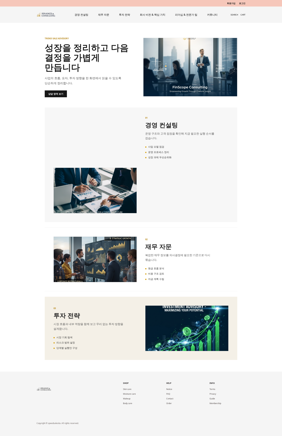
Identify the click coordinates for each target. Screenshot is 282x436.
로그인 (242, 3)
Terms (212, 389)
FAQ (168, 393)
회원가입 (231, 3)
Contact (169, 398)
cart (243, 14)
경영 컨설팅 (81, 14)
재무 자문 (103, 14)
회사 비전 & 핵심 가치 (152, 14)
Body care (127, 403)
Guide (212, 398)
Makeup (126, 398)
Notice (169, 389)
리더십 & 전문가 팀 (186, 14)
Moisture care (129, 393)
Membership (215, 403)
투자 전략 (124, 14)
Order (169, 403)
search (234, 14)
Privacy (213, 393)
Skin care (127, 389)
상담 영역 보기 (55, 93)
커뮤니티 (212, 14)
